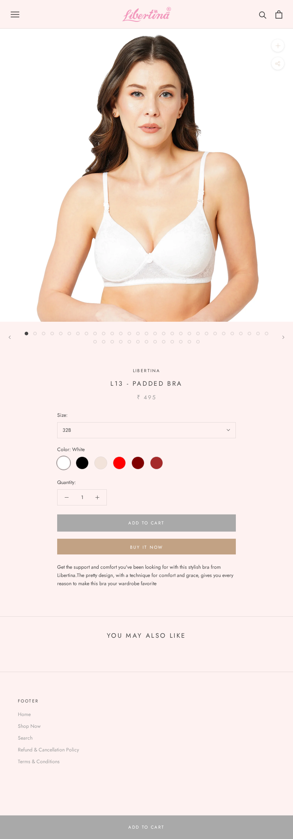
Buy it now (146, 547)
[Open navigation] (15, 14)
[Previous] (10, 337)
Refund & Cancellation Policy (48, 749)
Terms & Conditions (39, 761)
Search (25, 737)
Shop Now (29, 726)
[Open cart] (278, 14)
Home (24, 714)
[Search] (263, 14)
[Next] (283, 337)
